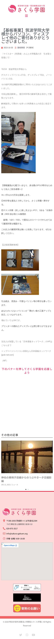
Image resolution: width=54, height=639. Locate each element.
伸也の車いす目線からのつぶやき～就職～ (25, 442)
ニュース (15, 446)
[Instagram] (27, 635)
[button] (25, 489)
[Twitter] (20, 635)
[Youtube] (33, 635)
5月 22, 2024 (5, 446)
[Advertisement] (27, 404)
